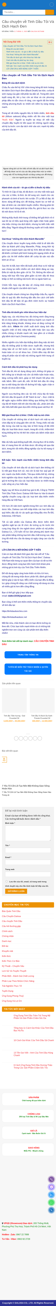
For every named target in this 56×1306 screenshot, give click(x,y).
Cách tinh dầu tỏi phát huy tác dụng (19, 60)
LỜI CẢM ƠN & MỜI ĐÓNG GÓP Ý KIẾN (22, 69)
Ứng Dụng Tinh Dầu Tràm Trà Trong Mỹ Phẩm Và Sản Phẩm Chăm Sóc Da (32, 1016)
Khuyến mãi (7, 951)
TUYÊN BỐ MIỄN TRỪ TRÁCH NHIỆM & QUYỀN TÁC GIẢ (28, 669)
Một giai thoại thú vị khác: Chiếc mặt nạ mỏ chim (24, 63)
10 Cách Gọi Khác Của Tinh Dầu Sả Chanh (34, 1040)
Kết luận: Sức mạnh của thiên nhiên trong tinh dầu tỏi (26, 66)
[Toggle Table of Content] (48, 42)
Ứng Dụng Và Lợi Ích (12, 1001)
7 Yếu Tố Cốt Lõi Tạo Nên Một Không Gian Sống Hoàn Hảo (26, 787)
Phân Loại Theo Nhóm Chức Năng (18, 981)
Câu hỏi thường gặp (11, 926)
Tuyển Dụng (7, 991)
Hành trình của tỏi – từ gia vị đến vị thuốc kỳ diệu (25, 52)
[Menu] (4, 4)
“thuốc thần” (8, 120)
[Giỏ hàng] (52, 4)
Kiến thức (6, 956)
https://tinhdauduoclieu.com (15, 611)
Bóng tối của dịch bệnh (15, 49)
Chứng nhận (8, 936)
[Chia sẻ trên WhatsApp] (16, 738)
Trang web (9, 869)
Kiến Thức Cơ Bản (11, 961)
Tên (7, 845)
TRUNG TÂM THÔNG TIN (28, 655)
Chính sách (7, 931)
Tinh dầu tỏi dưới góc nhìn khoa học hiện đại (23, 57)
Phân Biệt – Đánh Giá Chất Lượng (18, 976)
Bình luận (10, 823)
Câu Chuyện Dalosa (11, 916)
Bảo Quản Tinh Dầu (11, 911)
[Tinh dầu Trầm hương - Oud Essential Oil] (14, 700)
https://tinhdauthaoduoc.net (14, 617)
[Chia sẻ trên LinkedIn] (40, 738)
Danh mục (6, 941)
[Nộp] (49, 12)
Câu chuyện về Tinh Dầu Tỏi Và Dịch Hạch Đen (22, 46)
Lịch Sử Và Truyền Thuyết (14, 971)
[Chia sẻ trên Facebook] (21, 738)
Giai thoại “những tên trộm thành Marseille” (22, 55)
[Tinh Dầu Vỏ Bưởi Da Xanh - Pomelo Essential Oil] (42, 700)
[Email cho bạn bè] (30, 738)
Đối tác (5, 946)
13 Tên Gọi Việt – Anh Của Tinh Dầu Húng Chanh (33, 1054)
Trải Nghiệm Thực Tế (12, 986)
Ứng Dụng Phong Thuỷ (13, 996)
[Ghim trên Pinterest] (35, 738)
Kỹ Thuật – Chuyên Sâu (13, 966)
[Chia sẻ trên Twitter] (25, 738)
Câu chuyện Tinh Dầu (12, 921)
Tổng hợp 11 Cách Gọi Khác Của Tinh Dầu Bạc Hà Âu (34, 1029)
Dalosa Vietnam (37, 31)
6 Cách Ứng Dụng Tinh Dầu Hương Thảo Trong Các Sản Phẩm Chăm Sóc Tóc (33, 1066)
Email (8, 857)
